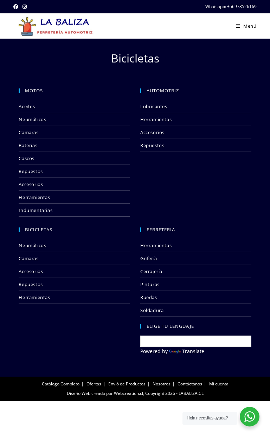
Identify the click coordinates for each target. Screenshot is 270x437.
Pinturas (150, 284)
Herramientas (34, 197)
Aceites (27, 106)
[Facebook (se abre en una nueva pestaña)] (16, 6)
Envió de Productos (127, 384)
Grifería (148, 258)
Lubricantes (153, 106)
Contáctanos (190, 384)
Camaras (28, 132)
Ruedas (148, 297)
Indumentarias (35, 210)
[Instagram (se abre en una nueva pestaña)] (24, 6)
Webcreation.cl (128, 393)
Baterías (28, 145)
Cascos (26, 158)
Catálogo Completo (60, 384)
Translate (193, 351)
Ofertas (93, 384)
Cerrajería (151, 271)
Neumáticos (32, 119)
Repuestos (31, 171)
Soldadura (151, 310)
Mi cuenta (219, 384)
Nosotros (162, 384)
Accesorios (31, 184)
